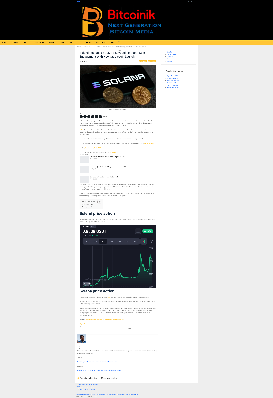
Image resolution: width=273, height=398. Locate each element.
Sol (109, 297)
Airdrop (169, 59)
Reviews (51, 43)
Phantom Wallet (171, 54)
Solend (82, 130)
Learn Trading (25, 45)
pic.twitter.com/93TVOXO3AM (93, 148)
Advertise (135, 394)
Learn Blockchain (72, 45)
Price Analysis (88, 394)
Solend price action (88, 204)
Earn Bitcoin (39, 43)
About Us (121, 394)
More (79, 1)
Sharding (170, 52)
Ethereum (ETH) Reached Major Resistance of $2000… (109, 167)
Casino (61, 43)
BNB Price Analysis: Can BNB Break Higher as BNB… (108, 157)
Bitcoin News (172, 83)
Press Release (101, 43)
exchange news (173, 80)
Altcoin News (143, 61)
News (4, 43)
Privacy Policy (128, 394)
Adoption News (173, 87)
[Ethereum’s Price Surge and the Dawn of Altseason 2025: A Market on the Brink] (84, 179)
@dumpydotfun (149, 143)
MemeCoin (170, 56)
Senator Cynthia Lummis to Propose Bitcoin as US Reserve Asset (105, 319)
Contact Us (88, 45)
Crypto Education (97, 394)
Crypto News (151, 61)
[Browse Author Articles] (81, 338)
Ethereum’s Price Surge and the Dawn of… (104, 177)
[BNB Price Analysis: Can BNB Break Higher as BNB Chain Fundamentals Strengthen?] (84, 159)
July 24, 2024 (114, 152)
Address (169, 61)
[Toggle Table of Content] (98, 202)
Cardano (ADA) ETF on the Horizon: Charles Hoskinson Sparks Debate (99, 370)
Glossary (14, 43)
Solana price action (88, 207)
